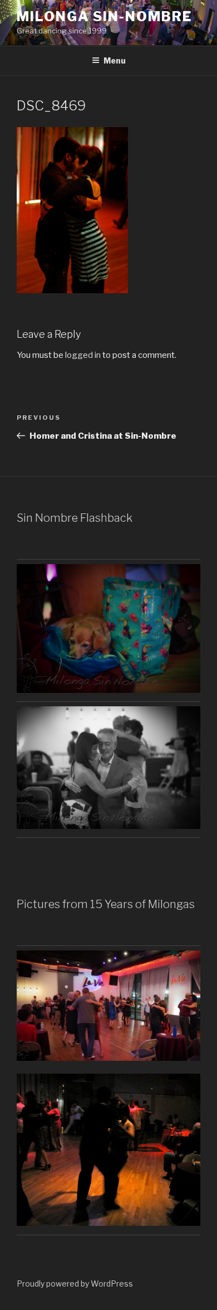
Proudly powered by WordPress (75, 1283)
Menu (114, 60)
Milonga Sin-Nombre (104, 16)
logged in (83, 355)
